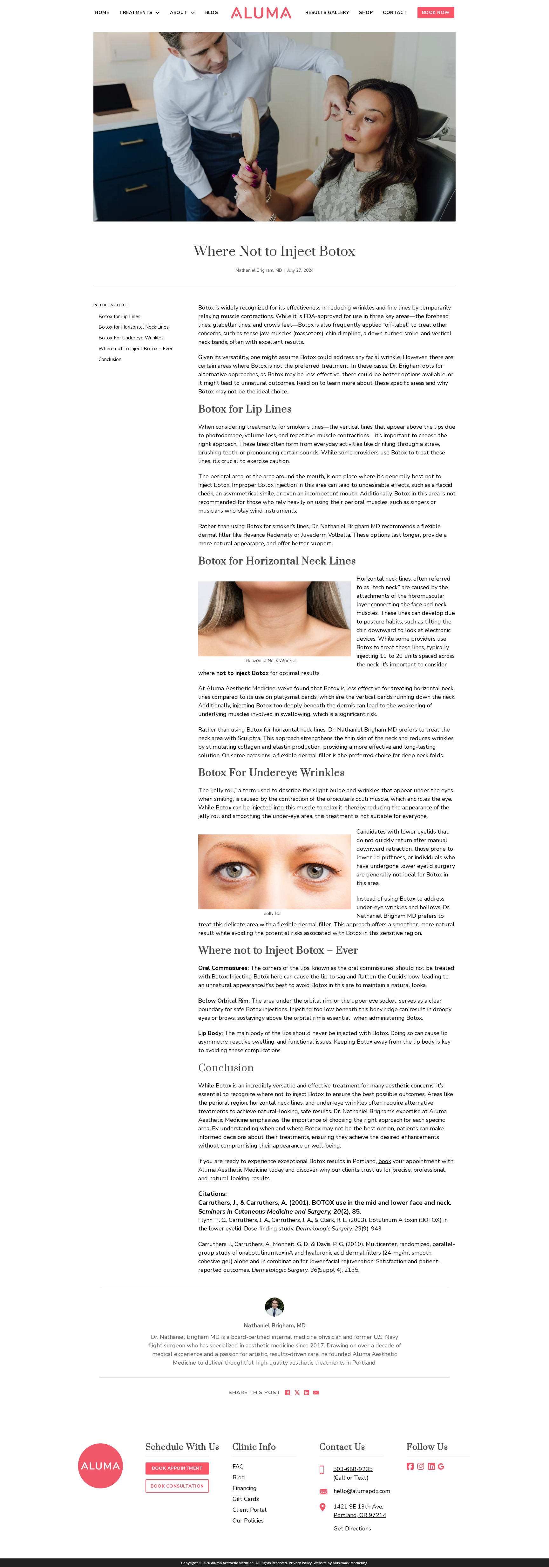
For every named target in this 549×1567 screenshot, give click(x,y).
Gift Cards (246, 1499)
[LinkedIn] (306, 1392)
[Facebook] (287, 1392)
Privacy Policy (300, 1562)
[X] (297, 1392)
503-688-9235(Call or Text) (353, 1473)
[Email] (316, 1392)
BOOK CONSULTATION (177, 1486)
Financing (245, 1488)
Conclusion (109, 359)
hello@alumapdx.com (362, 1491)
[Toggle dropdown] (157, 12)
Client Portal (250, 1510)
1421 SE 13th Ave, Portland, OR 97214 (360, 1511)
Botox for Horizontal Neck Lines (133, 327)
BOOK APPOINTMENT (177, 1468)
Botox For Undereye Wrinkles (131, 338)
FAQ (238, 1466)
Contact (395, 13)
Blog (211, 13)
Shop (366, 13)
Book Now (436, 13)
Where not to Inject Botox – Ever (135, 348)
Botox (206, 307)
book (384, 1161)
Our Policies (248, 1520)
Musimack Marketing (350, 1562)
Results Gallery (327, 13)
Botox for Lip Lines (119, 316)
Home (102, 13)
